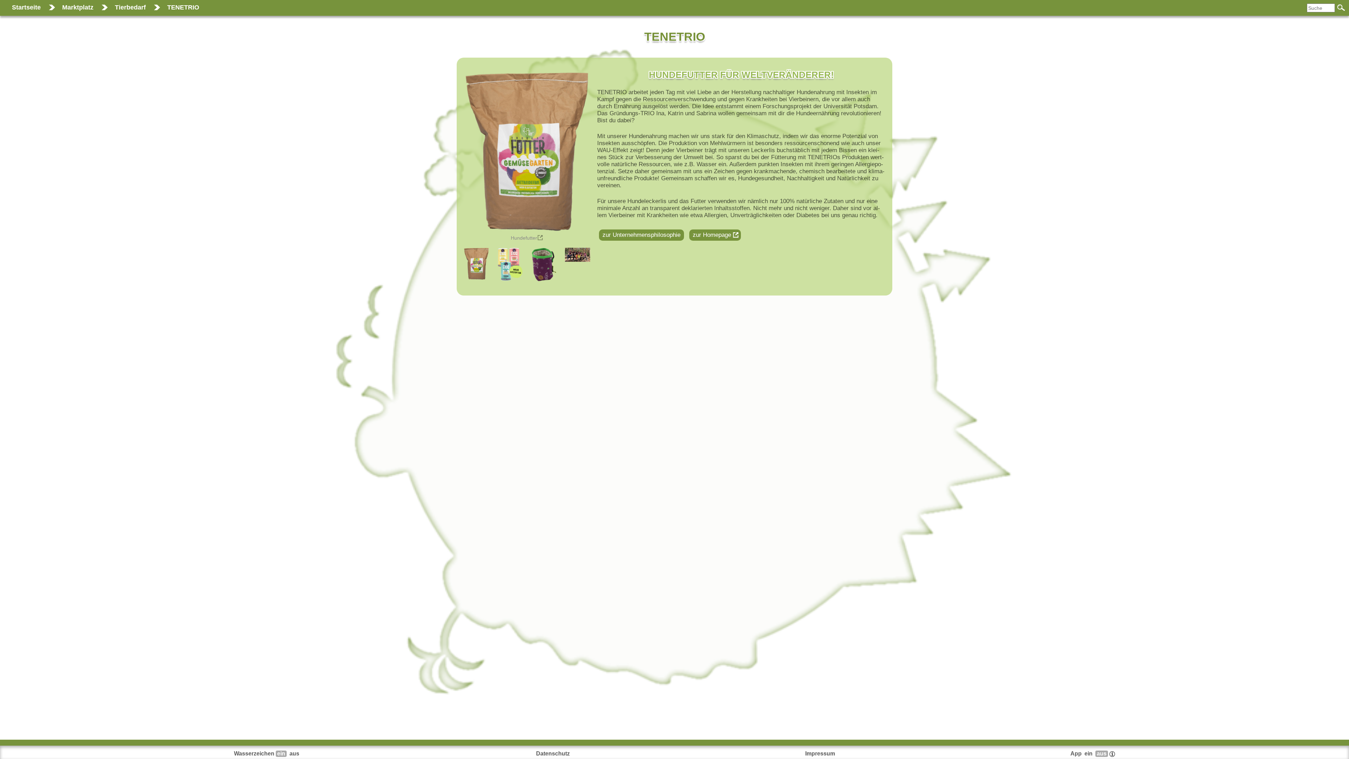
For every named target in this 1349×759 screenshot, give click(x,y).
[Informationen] (1112, 754)
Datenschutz (553, 754)
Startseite (26, 7)
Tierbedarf (130, 7)
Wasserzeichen (266, 754)
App (1088, 754)
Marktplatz (77, 7)
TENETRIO (183, 7)
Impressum (820, 754)
